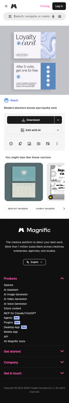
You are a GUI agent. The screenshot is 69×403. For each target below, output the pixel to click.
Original (24, 33)
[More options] (57, 143)
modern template (45, 208)
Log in (59, 6)
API (6, 336)
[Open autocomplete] (8, 16)
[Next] (64, 182)
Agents (11, 318)
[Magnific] (34, 231)
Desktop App (15, 327)
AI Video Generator (15, 299)
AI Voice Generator (15, 304)
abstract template (18, 208)
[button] (34, 262)
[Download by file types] (58, 120)
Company (11, 362)
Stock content (12, 308)
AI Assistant (11, 290)
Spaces (8, 285)
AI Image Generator (16, 294)
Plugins (11, 322)
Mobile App (11, 332)
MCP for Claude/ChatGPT (20, 313)
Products (10, 278)
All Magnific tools (14, 341)
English (34, 262)
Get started (12, 351)
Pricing (45, 6)
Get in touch (12, 373)
